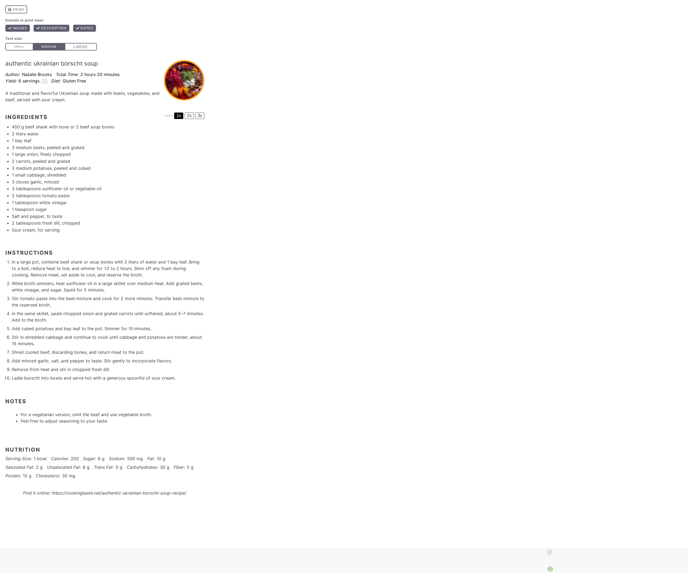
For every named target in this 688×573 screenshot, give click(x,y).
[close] (346, 552)
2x (189, 115)
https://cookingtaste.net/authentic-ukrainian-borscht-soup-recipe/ (119, 493)
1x (179, 115)
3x (200, 115)
